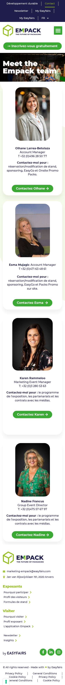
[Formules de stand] (32, 602)
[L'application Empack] (32, 626)
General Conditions (45, 673)
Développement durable (22, 3)
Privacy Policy (13, 673)
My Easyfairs (42, 10)
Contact (50, 3)
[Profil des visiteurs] (32, 597)
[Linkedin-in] (50, 652)
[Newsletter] (32, 635)
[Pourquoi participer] (32, 592)
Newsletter (21, 10)
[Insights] (32, 640)
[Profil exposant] (32, 621)
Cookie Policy (17, 677)
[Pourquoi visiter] (32, 616)
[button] (58, 30)
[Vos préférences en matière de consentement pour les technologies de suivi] (6, 681)
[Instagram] (58, 652)
